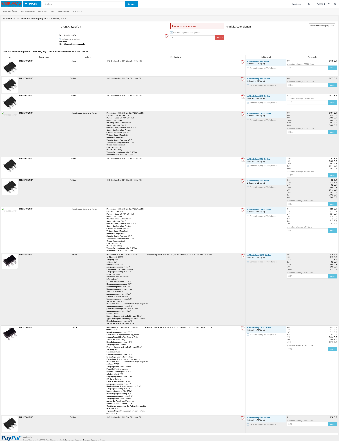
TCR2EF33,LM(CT (26, 61)
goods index (27, 437)
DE (309, 4)
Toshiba (73, 61)
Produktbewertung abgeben (322, 26)
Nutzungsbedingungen (90, 440)
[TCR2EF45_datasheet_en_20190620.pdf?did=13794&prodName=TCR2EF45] (167, 36)
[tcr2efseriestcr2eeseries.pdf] (243, 62)
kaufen (220, 38)
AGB (52, 11)
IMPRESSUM (63, 11)
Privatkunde (296, 4)
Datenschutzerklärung (72, 440)
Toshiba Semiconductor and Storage (83, 113)
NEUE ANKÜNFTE (10, 11)
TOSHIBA (73, 255)
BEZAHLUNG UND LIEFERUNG (33, 11)
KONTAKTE (77, 11)
